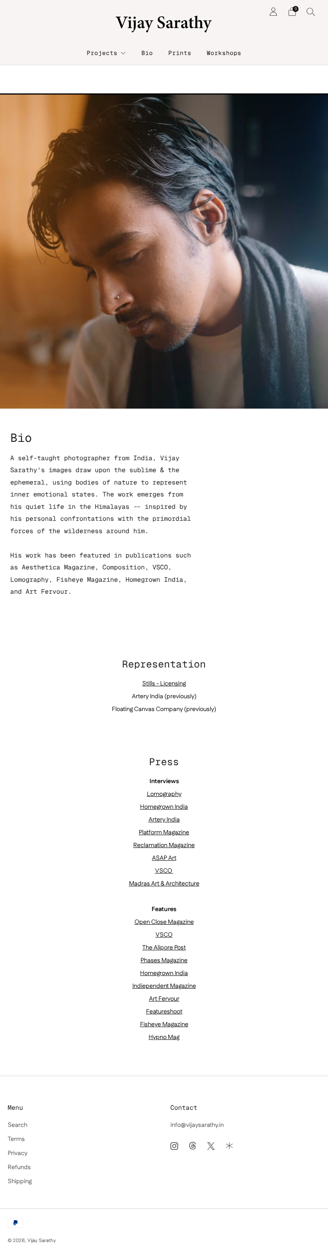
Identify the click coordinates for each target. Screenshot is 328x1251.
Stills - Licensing (164, 683)
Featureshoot (164, 1011)
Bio (147, 53)
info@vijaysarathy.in (197, 1125)
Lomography (164, 794)
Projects (102, 53)
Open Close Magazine (164, 922)
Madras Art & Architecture (164, 883)
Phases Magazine (164, 960)
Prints (179, 53)
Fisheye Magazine (164, 1024)
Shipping (20, 1181)
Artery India (164, 820)
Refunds (19, 1167)
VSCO (163, 871)
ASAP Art (164, 858)
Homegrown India (164, 807)
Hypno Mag (164, 1037)
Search (17, 1125)
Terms (16, 1139)
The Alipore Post (164, 947)
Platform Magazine (164, 832)
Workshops (224, 53)
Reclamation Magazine (164, 845)
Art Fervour (164, 999)
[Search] (311, 11)
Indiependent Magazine (164, 986)
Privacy (17, 1153)
